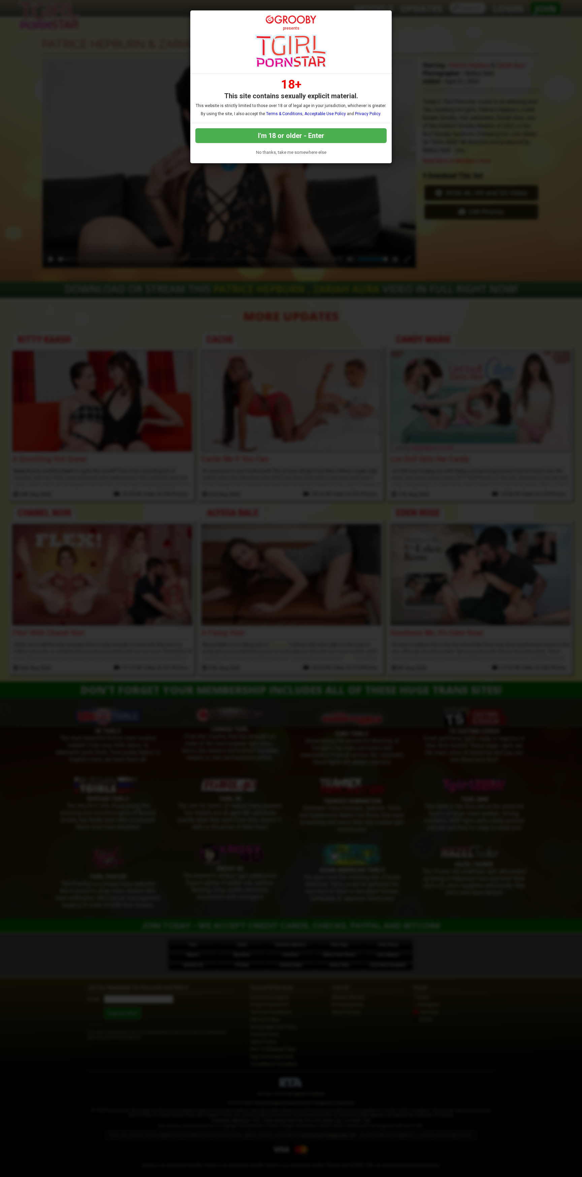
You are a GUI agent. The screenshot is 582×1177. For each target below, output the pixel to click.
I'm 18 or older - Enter (291, 136)
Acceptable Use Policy (325, 113)
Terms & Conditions (284, 113)
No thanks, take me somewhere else (291, 152)
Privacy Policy (367, 113)
